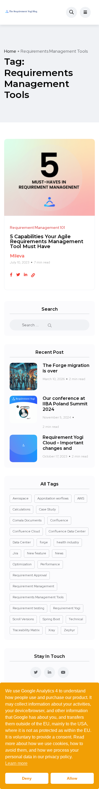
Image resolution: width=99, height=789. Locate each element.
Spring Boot (51, 619)
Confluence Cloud (26, 531)
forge (44, 542)
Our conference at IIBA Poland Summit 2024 (65, 404)
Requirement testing (28, 608)
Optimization (22, 564)
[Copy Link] (33, 275)
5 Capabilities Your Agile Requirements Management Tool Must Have (46, 242)
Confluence (59, 520)
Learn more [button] (16, 763)
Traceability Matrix (26, 630)
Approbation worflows (52, 498)
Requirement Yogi (66, 608)
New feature (36, 553)
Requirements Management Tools (38, 597)
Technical (76, 619)
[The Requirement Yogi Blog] (21, 12)
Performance (50, 564)
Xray (51, 630)
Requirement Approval (30, 575)
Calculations (21, 509)
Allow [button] (72, 778)
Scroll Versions (23, 619)
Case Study (47, 509)
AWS (80, 498)
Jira (15, 553)
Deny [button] (27, 778)
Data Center (22, 542)
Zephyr (69, 630)
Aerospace (21, 498)
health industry (68, 542)
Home (10, 51)
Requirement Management (33, 586)
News (59, 553)
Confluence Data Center (67, 531)
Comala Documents (27, 520)
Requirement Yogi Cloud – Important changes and (63, 443)
